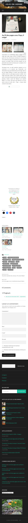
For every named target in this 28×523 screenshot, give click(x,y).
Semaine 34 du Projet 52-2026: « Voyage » (11, 434)
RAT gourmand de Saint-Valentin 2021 (15, 403)
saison (4, 269)
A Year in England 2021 (13, 257)
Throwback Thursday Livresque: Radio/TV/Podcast (14, 448)
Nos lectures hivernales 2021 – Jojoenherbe (15, 296)
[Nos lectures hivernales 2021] (7, 230)
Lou (18, 191)
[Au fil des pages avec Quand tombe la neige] (18, 230)
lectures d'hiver (7, 267)
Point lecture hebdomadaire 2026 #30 (11, 452)
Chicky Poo (4, 481)
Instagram (4, 375)
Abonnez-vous (21, 366)
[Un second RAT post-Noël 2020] (7, 242)
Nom (3, 326)
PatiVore (4, 464)
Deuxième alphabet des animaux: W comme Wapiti (13, 275)
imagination (6, 263)
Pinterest (4, 380)
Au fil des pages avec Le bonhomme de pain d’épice (13, 280)
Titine (10, 192)
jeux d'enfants (14, 263)
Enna (17, 205)
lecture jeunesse (16, 265)
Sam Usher (10, 269)
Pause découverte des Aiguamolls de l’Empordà (13, 438)
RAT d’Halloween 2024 (11, 423)
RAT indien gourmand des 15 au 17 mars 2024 (15, 408)
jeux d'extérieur (7, 265)
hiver (17, 261)
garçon (5, 261)
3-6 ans (4, 257)
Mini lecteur (6, 254)
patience (19, 267)
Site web (4, 339)
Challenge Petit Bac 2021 (18, 259)
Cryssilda (14, 192)
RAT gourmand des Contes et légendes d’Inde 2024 (15, 418)
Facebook (4, 377)
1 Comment (13, 39)
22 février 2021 (5, 39)
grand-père (11, 261)
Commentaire (5, 311)
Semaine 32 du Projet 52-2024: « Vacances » (13, 413)
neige (14, 267)
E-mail (3, 332)
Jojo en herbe (14, 4)
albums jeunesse (6, 259)
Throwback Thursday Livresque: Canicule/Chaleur (13, 443)
